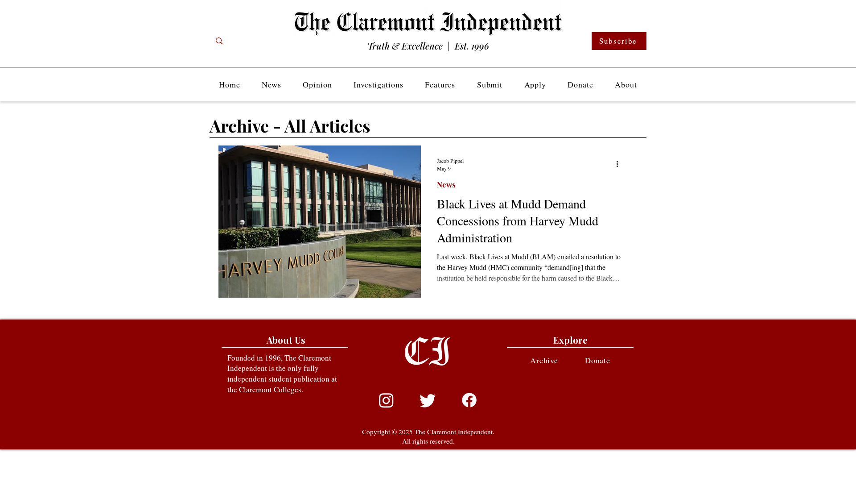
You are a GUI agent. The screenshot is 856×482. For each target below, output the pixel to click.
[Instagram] (386, 400)
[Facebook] (469, 400)
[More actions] (620, 164)
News (446, 184)
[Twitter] (427, 400)
